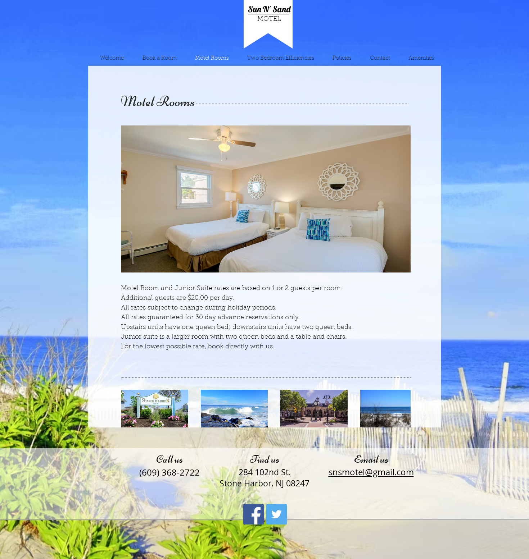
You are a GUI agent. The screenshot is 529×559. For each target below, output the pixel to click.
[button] (288, 198)
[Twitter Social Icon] (276, 514)
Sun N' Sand (269, 9)
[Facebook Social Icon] (253, 514)
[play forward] (402, 408)
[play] (399, 261)
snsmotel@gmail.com (371, 472)
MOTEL (269, 19)
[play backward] (130, 408)
